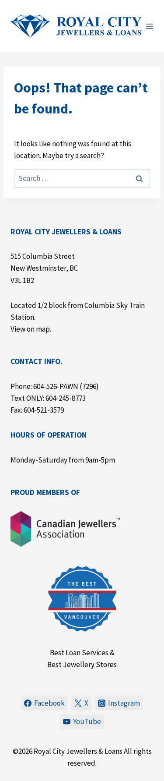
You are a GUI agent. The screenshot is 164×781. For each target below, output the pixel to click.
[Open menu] (150, 26)
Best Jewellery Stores (82, 664)
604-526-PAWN (55, 386)
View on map (30, 329)
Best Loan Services (79, 652)
